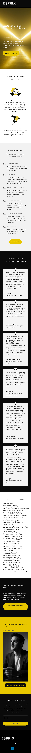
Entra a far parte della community (15, 607)
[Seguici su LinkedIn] (12, 748)
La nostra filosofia (11, 53)
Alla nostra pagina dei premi (15, 685)
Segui (17, 748)
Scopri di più (15, 242)
